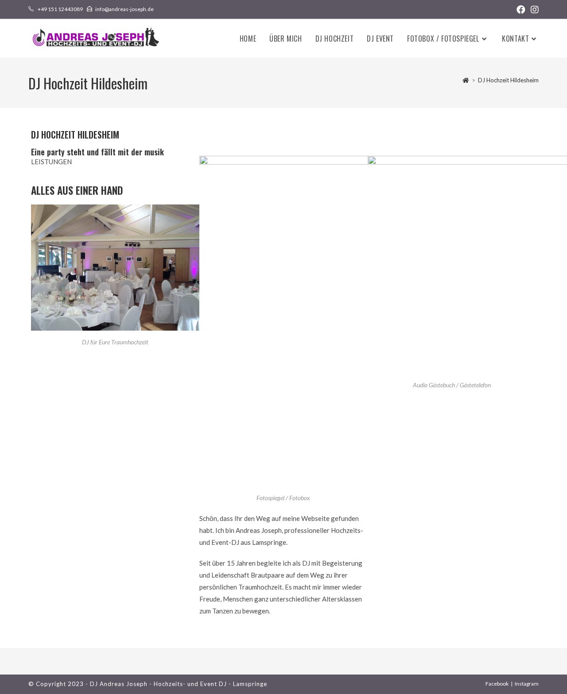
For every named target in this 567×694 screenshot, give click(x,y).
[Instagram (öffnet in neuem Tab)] (533, 9)
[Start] (465, 80)
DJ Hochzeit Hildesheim (508, 80)
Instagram (527, 683)
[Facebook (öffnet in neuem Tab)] (521, 9)
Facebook (497, 683)
